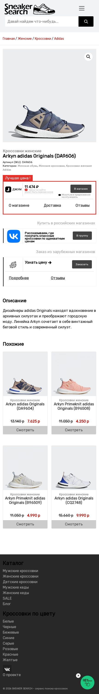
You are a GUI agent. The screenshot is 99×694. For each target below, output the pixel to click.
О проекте (12, 675)
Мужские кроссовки (20, 571)
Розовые (10, 649)
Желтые (10, 660)
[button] (88, 57)
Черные (9, 627)
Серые (8, 643)
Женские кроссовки (52, 165)
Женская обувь (27, 165)
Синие (8, 638)
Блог (7, 604)
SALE (7, 598)
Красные (10, 654)
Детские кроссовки (20, 582)
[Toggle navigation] (82, 8)
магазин (81, 188)
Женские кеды (16, 593)
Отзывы (83, 205)
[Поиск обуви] (86, 21)
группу (82, 235)
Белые (8, 621)
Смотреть (25, 430)
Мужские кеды (16, 587)
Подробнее (19, 278)
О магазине (19, 205)
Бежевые (11, 632)
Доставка (52, 205)
